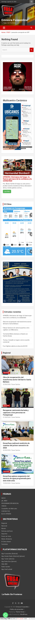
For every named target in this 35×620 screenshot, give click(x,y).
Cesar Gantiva (15, 384)
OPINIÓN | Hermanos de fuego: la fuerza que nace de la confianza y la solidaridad (17, 179)
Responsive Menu (31, 1)
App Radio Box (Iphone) (9, 561)
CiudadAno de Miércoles (9, 508)
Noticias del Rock (7, 531)
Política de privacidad (16, 609)
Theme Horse (20, 612)
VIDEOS (3, 506)
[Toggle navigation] (4, 27)
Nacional (4, 526)
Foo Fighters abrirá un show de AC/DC (15, 346)
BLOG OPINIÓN (6, 514)
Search (32, 50)
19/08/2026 (6, 483)
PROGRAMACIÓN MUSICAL (10, 503)
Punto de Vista (6, 536)
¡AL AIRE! (4, 501)
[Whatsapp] (5, 615)
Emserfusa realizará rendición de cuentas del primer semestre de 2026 (16, 445)
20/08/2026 (6, 450)
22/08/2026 (6, 384)
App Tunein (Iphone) (7, 559)
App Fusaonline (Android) (9, 553)
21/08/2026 (6, 417)
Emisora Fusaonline (14, 20)
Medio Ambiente (6, 539)
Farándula (4, 544)
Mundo (3, 528)
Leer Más (7, 191)
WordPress (23, 614)
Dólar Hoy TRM (5, 618)
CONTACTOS (5, 511)
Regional (7, 353)
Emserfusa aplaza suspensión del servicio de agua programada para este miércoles (17, 478)
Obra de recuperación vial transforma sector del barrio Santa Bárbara (17, 379)
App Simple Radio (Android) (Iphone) (13, 556)
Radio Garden (5, 567)
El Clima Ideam (6, 541)
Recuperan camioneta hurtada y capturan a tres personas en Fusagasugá (15, 412)
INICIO (3, 498)
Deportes (4, 534)
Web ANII (4, 564)
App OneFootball (6, 569)
